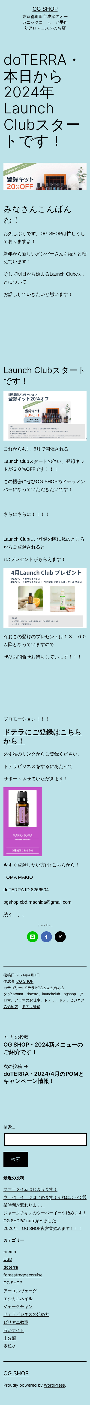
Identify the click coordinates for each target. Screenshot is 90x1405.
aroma (18, 994)
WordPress (54, 1385)
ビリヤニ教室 (15, 1322)
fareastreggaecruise (22, 1274)
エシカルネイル (18, 1298)
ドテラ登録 (31, 1006)
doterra (32, 994)
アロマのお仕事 (27, 1000)
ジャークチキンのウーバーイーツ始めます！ (45, 1212)
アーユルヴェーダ (20, 1290)
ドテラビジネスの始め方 (44, 988)
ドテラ (49, 1000)
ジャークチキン (18, 1306)
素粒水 (9, 1345)
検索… (9, 1127)
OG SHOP (45, 9)
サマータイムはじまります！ (30, 1189)
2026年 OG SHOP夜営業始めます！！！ (42, 1228)
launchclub (51, 994)
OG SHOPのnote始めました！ (31, 1220)
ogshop (70, 994)
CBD (7, 1259)
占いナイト (13, 1330)
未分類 (9, 1338)
